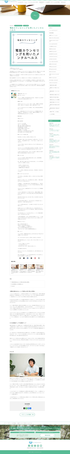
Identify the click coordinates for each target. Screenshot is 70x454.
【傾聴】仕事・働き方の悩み (54, 97)
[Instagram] (31, 258)
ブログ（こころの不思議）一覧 (27, 414)
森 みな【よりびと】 (52, 71)
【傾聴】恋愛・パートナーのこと (54, 92)
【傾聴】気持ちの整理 (53, 85)
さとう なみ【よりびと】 (53, 43)
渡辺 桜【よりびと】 (52, 48)
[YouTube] (35, 258)
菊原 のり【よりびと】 (53, 77)
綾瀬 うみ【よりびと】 (53, 64)
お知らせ (50, 27)
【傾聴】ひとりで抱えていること (54, 88)
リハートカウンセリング (18, 25)
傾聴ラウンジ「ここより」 (53, 35)
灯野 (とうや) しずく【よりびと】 (54, 75)
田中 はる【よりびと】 (53, 69)
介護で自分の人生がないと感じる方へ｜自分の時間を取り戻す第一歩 (31, 271)
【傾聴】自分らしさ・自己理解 (54, 99)
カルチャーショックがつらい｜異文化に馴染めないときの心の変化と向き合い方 (23, 271)
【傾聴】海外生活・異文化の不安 (54, 109)
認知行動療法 (51, 32)
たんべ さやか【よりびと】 (53, 61)
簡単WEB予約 (47, 435)
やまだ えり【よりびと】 (53, 82)
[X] (24, 258)
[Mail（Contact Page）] (20, 258)
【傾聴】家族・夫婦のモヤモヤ (54, 94)
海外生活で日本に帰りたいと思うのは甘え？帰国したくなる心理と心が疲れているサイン (15, 272)
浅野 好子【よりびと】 (53, 51)
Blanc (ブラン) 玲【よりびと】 (54, 37)
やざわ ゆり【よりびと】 (53, 56)
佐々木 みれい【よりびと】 (53, 80)
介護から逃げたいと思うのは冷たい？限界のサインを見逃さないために (39, 271)
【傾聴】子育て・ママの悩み (54, 111)
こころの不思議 (26, 25)
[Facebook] (28, 258)
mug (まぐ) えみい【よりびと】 (53, 41)
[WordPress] (39, 258)
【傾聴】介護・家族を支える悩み (54, 105)
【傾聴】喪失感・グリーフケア (54, 102)
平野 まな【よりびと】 (53, 66)
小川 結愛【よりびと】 (53, 46)
